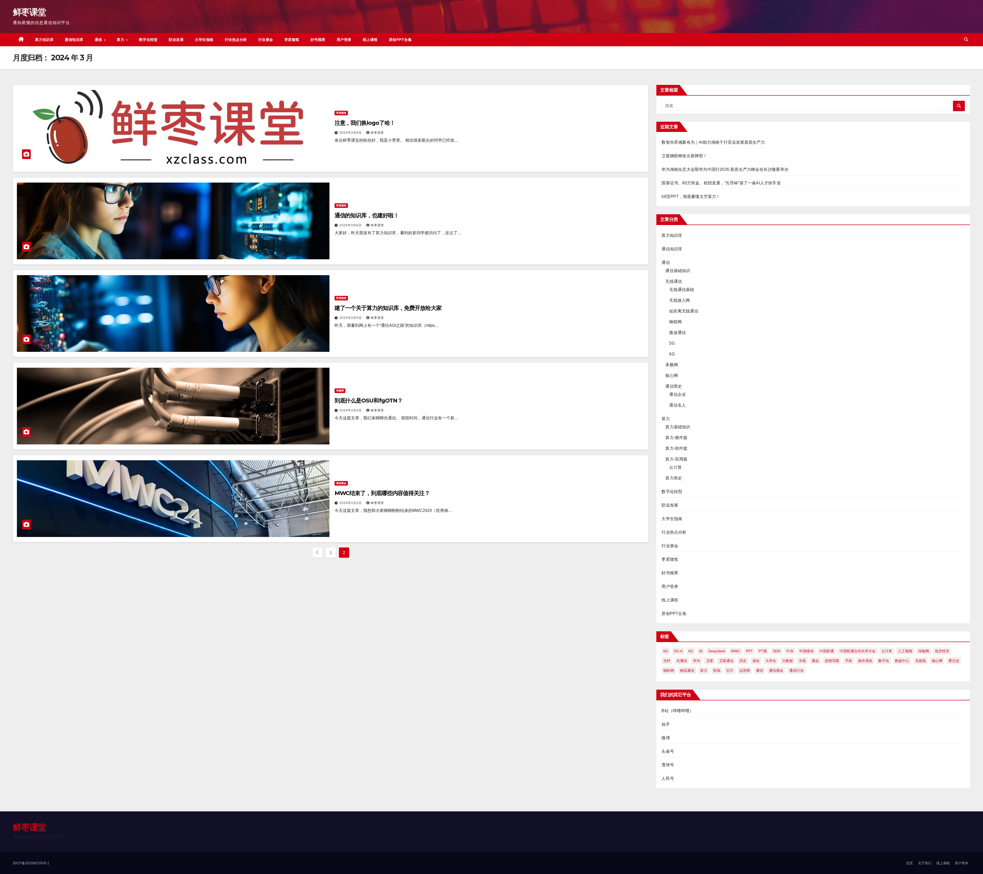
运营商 (744, 670)
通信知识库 (74, 39)
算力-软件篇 (676, 448)
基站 (756, 661)
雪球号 (667, 765)
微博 (665, 738)
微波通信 (677, 332)
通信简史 (673, 386)
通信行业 (796, 670)
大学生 (770, 661)
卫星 (709, 661)
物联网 (675, 322)
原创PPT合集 (400, 39)
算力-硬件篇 (676, 437)
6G (672, 354)
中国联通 (826, 651)
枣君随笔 (291, 39)
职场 (716, 670)
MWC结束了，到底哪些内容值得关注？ (382, 493)
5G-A (678, 651)
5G (672, 343)
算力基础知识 (677, 427)
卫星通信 (726, 661)
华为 (696, 661)
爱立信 (953, 661)
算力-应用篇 (676, 459)
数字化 (883, 661)
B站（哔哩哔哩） (677, 711)
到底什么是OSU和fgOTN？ (369, 400)
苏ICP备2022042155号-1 (31, 863)
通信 (99, 39)
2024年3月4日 (351, 410)
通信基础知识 (677, 270)
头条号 (667, 751)
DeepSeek (716, 651)
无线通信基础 (681, 289)
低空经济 (942, 651)
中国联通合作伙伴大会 (857, 651)
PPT (749, 651)
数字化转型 (148, 39)
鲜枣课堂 (29, 12)
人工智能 (905, 651)
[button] (966, 39)
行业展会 (265, 39)
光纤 (666, 661)
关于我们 (924, 863)
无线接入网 (679, 300)
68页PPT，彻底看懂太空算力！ (690, 196)
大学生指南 (204, 39)
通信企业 (677, 394)
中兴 (789, 651)
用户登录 (344, 39)
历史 (742, 661)
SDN (776, 651)
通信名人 (677, 405)
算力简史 (673, 478)
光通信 (681, 661)
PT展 (763, 651)
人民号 (667, 778)
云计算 (675, 467)
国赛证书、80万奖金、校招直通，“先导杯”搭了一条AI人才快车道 (721, 183)
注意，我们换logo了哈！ (365, 122)
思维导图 (832, 661)
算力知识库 (44, 39)
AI (700, 651)
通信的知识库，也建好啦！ (367, 215)
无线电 (920, 661)
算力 (121, 39)
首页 (909, 863)
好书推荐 (318, 39)
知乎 (665, 724)
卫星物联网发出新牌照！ (684, 156)
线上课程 (370, 39)
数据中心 (902, 661)
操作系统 (865, 661)
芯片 (729, 670)
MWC (735, 651)
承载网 (671, 365)
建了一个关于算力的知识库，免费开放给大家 (388, 308)
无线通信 (673, 281)
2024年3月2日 (351, 503)
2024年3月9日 (351, 133)
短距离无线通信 (683, 311)
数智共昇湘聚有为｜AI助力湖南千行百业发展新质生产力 (713, 142)
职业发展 (176, 39)
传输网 (340, 390)
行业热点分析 (236, 39)
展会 (815, 661)
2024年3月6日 (351, 225)
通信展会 (341, 483)
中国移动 (806, 651)
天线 (802, 661)
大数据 (787, 661)
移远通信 (687, 670)
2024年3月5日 (351, 318)
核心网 (671, 375)
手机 (848, 661)
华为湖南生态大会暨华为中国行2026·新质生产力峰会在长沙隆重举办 (724, 169)
